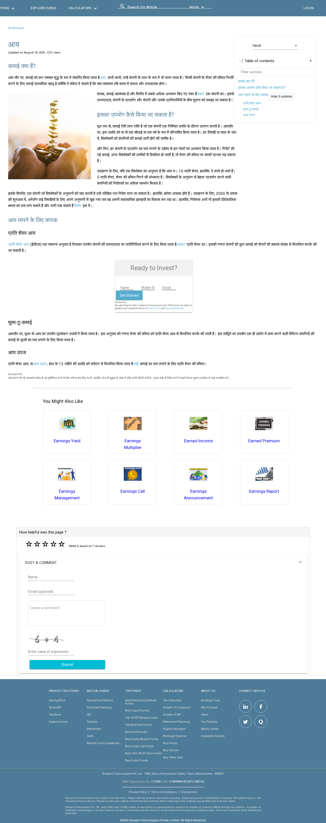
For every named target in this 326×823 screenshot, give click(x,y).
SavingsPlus (57, 700)
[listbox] (275, 45)
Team (204, 714)
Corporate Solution (213, 736)
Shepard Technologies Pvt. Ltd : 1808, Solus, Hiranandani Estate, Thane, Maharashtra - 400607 (163, 773)
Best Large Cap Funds (139, 746)
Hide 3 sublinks (281, 96)
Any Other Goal (173, 757)
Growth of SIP (172, 714)
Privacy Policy (154, 308)
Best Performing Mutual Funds (140, 701)
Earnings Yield (67, 440)
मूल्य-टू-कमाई (251, 109)
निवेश (77, 205)
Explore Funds (58, 721)
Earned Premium (264, 440)
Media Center (210, 729)
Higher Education (174, 729)
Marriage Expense (174, 736)
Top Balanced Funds (138, 724)
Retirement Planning (176, 721)
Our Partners (209, 721)
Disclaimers (189, 792)
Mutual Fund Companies (103, 743)
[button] (163, 563)
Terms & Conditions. (174, 308)
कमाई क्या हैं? (246, 81)
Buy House (170, 743)
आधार (181, 244)
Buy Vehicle (170, 750)
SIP (89, 714)
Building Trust (210, 700)
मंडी (136, 364)
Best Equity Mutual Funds (141, 739)
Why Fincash (209, 707)
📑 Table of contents (256, 61)
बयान (200, 94)
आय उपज (249, 115)
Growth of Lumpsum (176, 707)
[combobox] (150, 8)
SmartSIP (55, 707)
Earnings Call (132, 491)
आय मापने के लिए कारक (253, 95)
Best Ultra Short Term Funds (143, 753)
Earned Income (198, 440)
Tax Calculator (172, 700)
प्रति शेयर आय (252, 103)
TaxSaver (55, 714)
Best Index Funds (136, 760)
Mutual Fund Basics (100, 700)
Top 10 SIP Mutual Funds (141, 717)
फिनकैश (12, 28)
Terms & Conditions (164, 792)
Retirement (94, 729)
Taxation (92, 721)
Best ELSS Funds (136, 732)
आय (22, 28)
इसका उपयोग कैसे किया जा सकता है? (262, 88)
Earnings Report (264, 491)
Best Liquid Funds (137, 710)
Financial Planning (99, 707)
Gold (90, 736)
